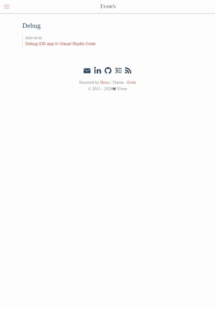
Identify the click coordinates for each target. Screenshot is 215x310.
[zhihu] (118, 71)
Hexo (104, 82)
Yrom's (108, 6)
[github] (108, 71)
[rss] (128, 71)
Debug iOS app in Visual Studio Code (60, 43)
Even (131, 82)
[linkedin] (97, 71)
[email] (87, 70)
